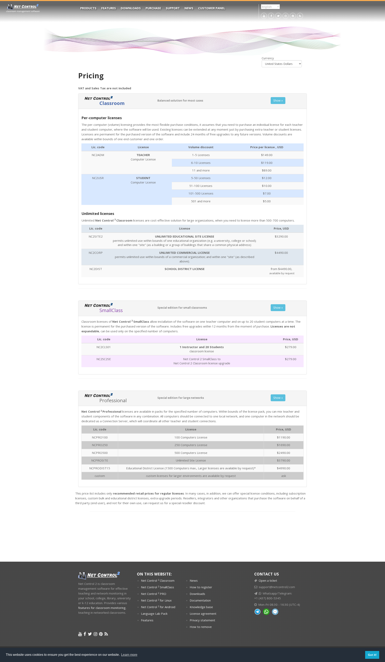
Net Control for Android (158, 607)
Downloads (131, 8)
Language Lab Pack (154, 614)
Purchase (153, 8)
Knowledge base (201, 607)
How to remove (201, 627)
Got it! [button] (372, 654)
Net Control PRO (153, 593)
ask (283, 476)
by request (245, 468)
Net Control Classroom (157, 580)
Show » (278, 100)
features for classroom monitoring (102, 608)
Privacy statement (202, 620)
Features (108, 8)
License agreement (203, 614)
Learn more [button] (129, 654)
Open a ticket (268, 580)
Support (173, 8)
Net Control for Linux (156, 600)
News (188, 8)
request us (155, 503)
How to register (201, 587)
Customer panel (211, 8)
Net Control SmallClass (130, 321)
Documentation (200, 600)
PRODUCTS (88, 8)
